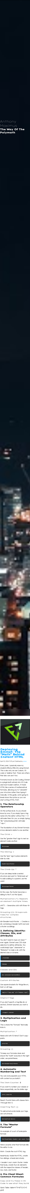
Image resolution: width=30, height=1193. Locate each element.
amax (25, 761)
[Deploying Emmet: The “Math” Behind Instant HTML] (15, 732)
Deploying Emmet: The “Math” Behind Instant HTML (12, 753)
